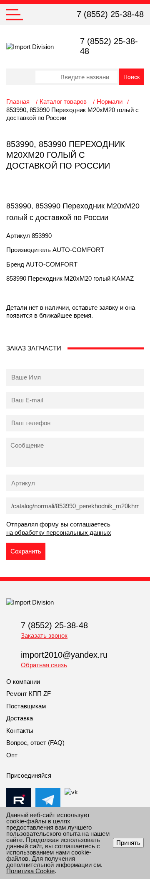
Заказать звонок (44, 635)
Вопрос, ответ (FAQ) (35, 742)
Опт (12, 755)
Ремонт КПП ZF (28, 693)
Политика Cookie (30, 870)
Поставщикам (26, 706)
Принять (128, 842)
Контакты (19, 730)
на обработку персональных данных (58, 532)
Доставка (19, 718)
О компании (23, 681)
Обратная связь (44, 664)
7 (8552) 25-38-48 (110, 14)
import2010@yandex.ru (64, 654)
